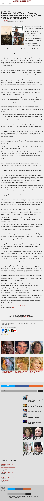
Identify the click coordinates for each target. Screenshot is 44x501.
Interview (26, 323)
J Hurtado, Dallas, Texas (5, 469)
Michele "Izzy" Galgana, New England (8, 475)
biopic (3, 323)
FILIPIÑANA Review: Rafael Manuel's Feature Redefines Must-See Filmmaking (35, 416)
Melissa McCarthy (33, 323)
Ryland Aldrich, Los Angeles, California (8, 477)
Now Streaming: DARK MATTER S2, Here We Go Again (35, 406)
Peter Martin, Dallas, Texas (6, 461)
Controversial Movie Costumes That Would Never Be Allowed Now (27, 454)
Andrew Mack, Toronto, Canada (7, 464)
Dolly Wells (20, 323)
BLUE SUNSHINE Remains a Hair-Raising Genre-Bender (34, 410)
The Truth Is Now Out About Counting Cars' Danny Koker (38, 453)
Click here (26, 316)
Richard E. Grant (5, 324)
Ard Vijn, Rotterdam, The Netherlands (8, 467)
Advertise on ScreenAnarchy (14, 497)
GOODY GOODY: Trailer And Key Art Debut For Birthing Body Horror (35, 422)
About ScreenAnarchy (11, 496)
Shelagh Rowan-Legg (5, 480)
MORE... (2, 482)
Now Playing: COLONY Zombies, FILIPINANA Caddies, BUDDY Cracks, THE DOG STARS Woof (35, 399)
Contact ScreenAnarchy (21, 496)
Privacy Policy (29, 496)
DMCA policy (20, 317)
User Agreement (36, 496)
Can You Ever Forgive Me (11, 323)
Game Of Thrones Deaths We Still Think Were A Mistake (37, 439)
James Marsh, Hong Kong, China (7, 472)
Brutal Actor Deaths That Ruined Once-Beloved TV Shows (27, 438)
